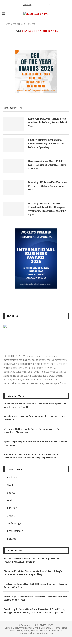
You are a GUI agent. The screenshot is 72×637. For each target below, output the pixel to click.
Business (12, 477)
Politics (11, 538)
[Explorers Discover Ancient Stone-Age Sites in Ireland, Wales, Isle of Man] (13, 124)
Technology (14, 523)
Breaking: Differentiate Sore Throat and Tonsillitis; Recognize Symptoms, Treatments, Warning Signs (47, 209)
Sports (11, 492)
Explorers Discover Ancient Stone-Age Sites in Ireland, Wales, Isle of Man (47, 122)
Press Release (15, 531)
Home (6, 24)
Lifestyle (12, 508)
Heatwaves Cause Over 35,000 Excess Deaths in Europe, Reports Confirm (47, 165)
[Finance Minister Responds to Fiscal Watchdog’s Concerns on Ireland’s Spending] (13, 145)
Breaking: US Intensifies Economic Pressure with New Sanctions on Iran (48, 186)
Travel (10, 515)
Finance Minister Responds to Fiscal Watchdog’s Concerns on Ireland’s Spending (46, 143)
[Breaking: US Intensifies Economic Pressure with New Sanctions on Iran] (13, 187)
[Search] (68, 13)
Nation (11, 500)
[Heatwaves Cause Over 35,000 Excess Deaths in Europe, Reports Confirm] (13, 166)
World (10, 485)
